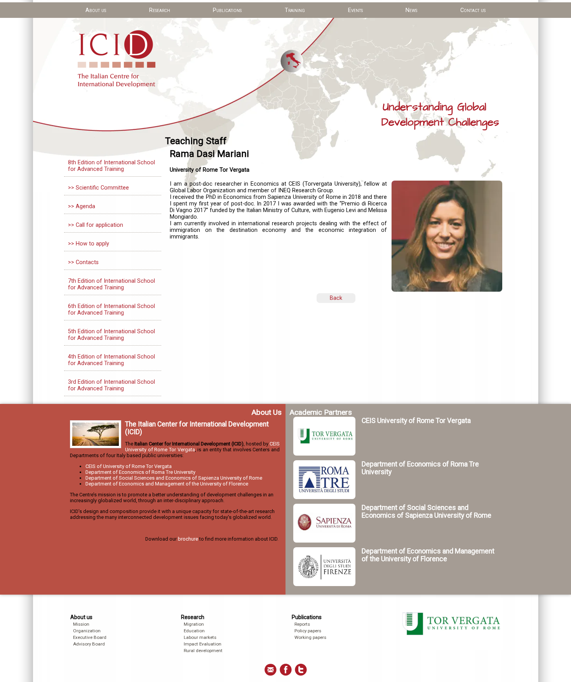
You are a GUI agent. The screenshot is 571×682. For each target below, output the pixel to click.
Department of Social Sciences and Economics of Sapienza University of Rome (173, 478)
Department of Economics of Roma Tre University (140, 472)
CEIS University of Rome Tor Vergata (416, 421)
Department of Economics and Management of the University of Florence (166, 484)
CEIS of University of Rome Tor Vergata (128, 466)
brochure (188, 539)
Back (336, 298)
